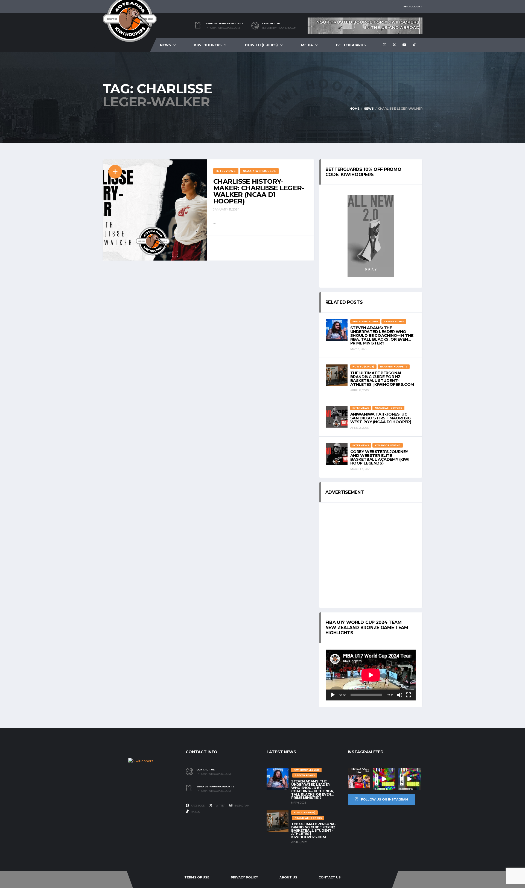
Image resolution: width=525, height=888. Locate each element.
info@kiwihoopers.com (223, 28)
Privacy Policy (244, 877)
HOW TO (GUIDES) (261, 45)
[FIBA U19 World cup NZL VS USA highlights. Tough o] (409, 779)
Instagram (241, 805)
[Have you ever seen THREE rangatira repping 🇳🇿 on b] (359, 779)
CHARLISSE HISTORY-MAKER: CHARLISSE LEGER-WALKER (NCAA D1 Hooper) (258, 191)
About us (288, 877)
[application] (371, 675)
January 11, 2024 (226, 209)
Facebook (197, 805)
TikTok (195, 811)
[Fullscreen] (408, 695)
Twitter (219, 805)
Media (307, 45)
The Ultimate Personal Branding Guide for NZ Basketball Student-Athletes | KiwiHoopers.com (382, 378)
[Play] (333, 695)
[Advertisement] (371, 555)
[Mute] (399, 695)
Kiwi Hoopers (207, 45)
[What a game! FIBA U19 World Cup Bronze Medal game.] (384, 779)
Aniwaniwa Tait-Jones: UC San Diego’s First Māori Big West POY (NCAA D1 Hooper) (380, 418)
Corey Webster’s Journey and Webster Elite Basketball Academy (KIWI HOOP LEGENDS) (379, 457)
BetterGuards (351, 45)
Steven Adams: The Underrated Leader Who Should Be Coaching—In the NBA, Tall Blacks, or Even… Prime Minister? (381, 335)
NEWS (165, 45)
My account (413, 6)
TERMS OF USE (196, 877)
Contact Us (330, 877)
